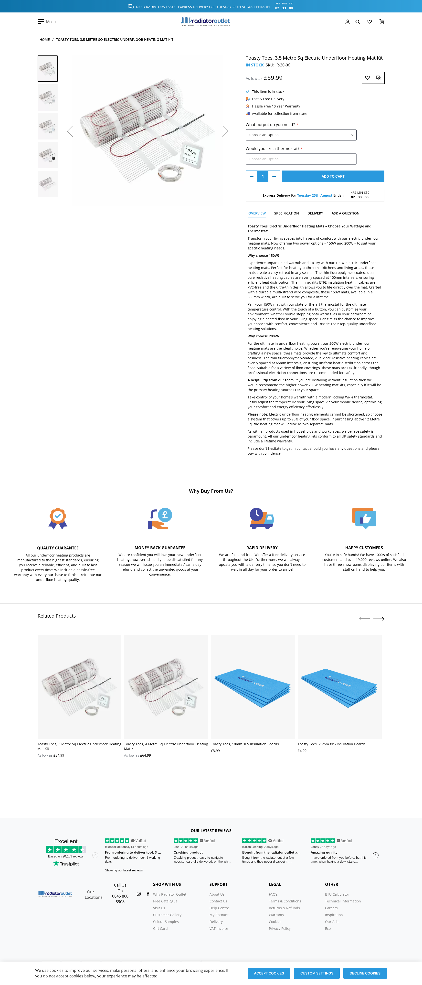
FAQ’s (273, 894)
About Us (217, 894)
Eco (328, 928)
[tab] (257, 213)
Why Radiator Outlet (169, 894)
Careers (331, 908)
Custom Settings (316, 973)
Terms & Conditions (285, 901)
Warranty (276, 914)
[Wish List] (369, 22)
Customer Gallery (167, 914)
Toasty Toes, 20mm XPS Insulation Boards (332, 744)
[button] (70, 131)
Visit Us (159, 908)
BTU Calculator (337, 894)
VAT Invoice (219, 928)
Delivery (216, 921)
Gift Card (160, 928)
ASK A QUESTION (345, 213)
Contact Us (218, 901)
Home (45, 39)
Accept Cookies (269, 973)
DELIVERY (315, 213)
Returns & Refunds (284, 908)
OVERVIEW (257, 213)
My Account (219, 914)
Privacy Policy (280, 928)
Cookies (275, 921)
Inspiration (334, 914)
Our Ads (331, 921)
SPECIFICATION (286, 213)
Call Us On (120, 887)
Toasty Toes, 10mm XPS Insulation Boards (245, 744)
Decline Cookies (365, 973)
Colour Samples (166, 921)
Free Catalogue (165, 901)
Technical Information (343, 901)
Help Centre (219, 908)
